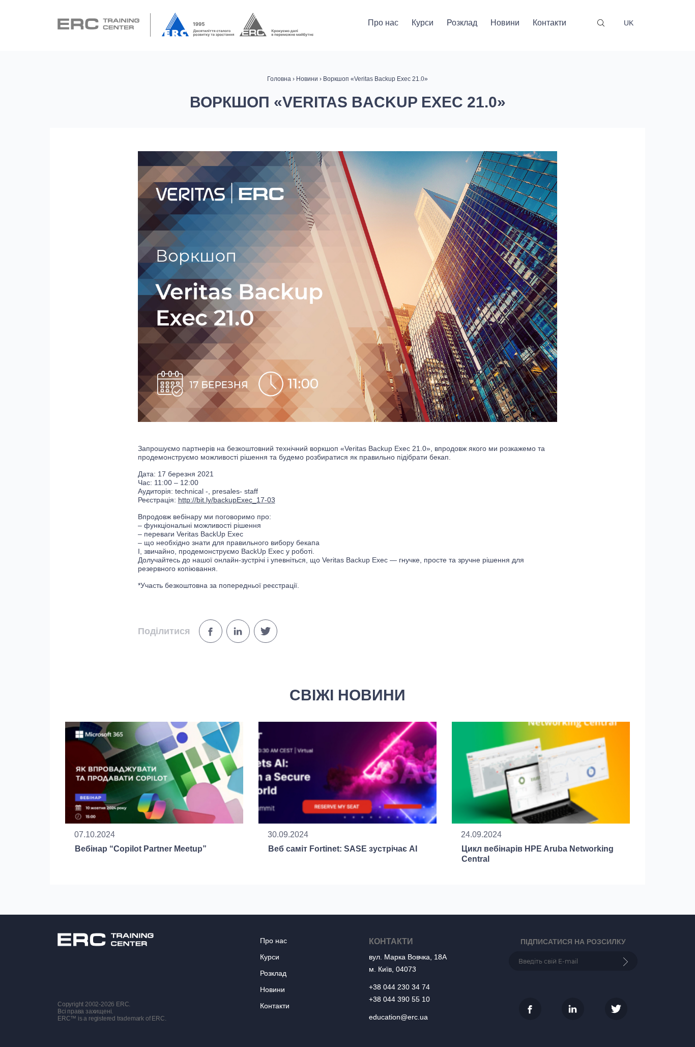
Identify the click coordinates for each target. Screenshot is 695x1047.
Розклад (462, 22)
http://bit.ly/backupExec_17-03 (226, 500)
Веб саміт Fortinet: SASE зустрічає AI (342, 848)
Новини (504, 22)
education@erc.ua (398, 1017)
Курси (422, 22)
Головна (279, 78)
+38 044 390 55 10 (399, 999)
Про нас (383, 22)
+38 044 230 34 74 (399, 987)
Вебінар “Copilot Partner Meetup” (141, 848)
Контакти (549, 22)
